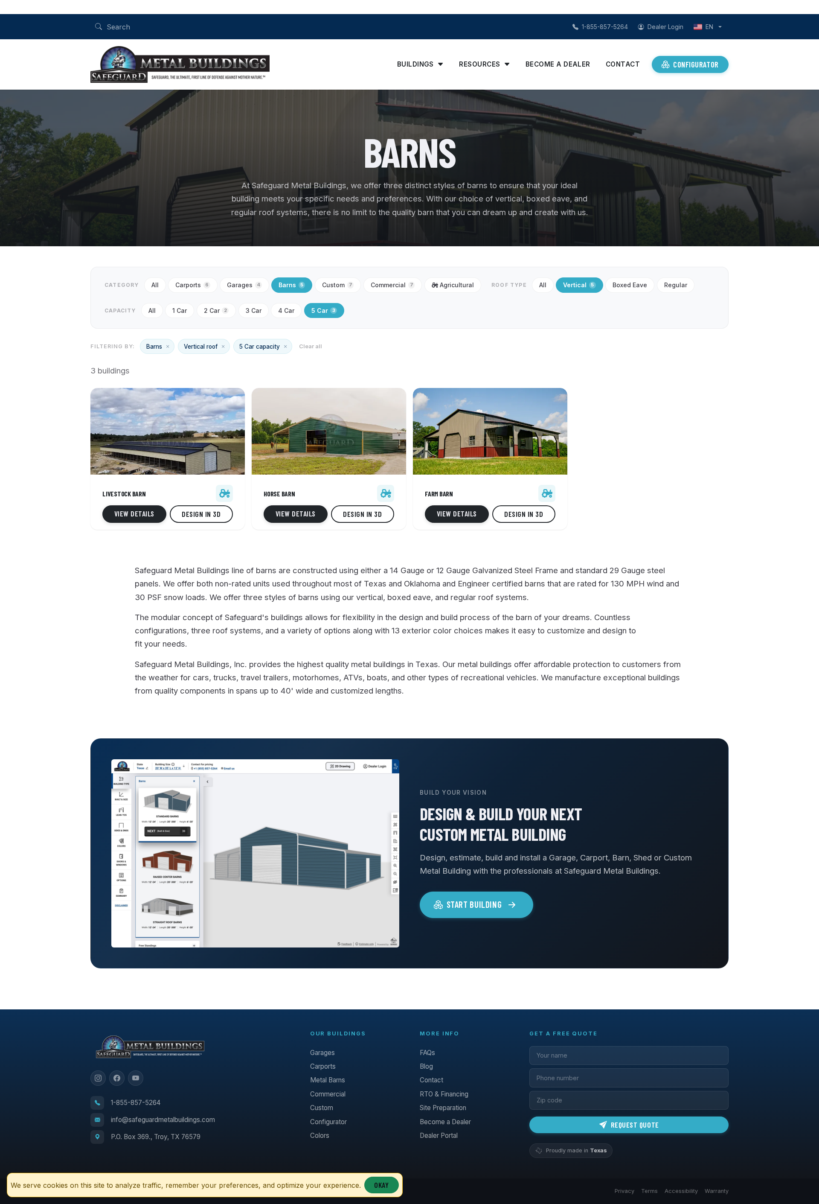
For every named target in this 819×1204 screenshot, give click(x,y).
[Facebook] (117, 1078)
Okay (381, 1184)
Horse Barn (279, 494)
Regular (675, 285)
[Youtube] (135, 1078)
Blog (426, 1066)
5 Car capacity (259, 346)
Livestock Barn (124, 494)
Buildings (415, 64)
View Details (134, 513)
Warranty (717, 1191)
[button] (98, 26)
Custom (337, 285)
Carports (192, 285)
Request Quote (634, 1124)
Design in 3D (201, 514)
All (155, 285)
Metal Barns (327, 1080)
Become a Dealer (558, 64)
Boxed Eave (630, 285)
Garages (243, 285)
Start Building (474, 904)
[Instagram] (98, 1078)
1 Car (179, 310)
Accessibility (681, 1191)
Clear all (310, 346)
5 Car (323, 310)
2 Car (215, 310)
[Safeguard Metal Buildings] (235, 64)
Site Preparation (443, 1108)
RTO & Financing (444, 1094)
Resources (479, 64)
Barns (291, 285)
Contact (623, 64)
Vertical (578, 285)
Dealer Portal (439, 1135)
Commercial (392, 285)
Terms (649, 1191)
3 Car (253, 310)
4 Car (286, 310)
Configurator (696, 64)
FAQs (427, 1053)
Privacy (624, 1191)
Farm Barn (439, 494)
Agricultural (457, 285)
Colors (319, 1135)
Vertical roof (201, 346)
